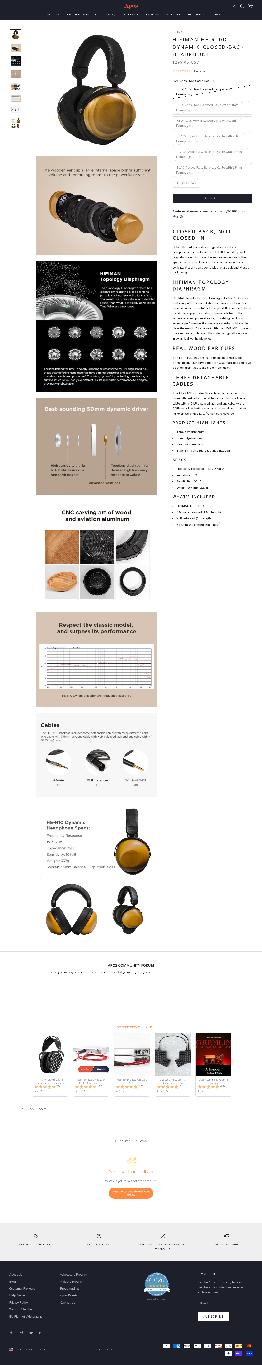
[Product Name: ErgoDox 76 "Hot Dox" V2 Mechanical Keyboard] (173, 1065)
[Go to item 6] (15, 98)
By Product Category (163, 14)
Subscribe (213, 1316)
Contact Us (67, 1302)
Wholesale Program (73, 1274)
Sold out (212, 198)
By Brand (131, 14)
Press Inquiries (70, 1288)
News (216, 14)
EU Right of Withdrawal (25, 1316)
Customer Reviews (22, 1288)
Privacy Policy (18, 1302)
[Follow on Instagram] (21, 1332)
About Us (15, 1274)
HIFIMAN (179, 32)
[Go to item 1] (15, 34)
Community (50, 14)
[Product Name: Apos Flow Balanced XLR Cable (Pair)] (132, 1065)
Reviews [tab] (27, 1108)
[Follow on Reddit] (31, 1332)
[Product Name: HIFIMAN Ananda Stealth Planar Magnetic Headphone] (50, 1065)
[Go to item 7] (15, 110)
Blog (12, 1282)
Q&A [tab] (42, 1108)
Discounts (196, 14)
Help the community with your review (131, 1193)
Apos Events (69, 1295)
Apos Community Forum (131, 965)
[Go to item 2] (15, 47)
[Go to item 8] (15, 123)
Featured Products (82, 14)
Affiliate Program (71, 1282)
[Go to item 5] (15, 86)
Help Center (17, 1295)
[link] (156, 1287)
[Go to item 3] (15, 61)
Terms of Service (20, 1309)
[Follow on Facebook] (11, 1332)
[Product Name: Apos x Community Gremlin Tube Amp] (213, 1065)
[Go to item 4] (15, 74)
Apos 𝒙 (111, 14)
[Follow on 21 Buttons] (41, 1332)
